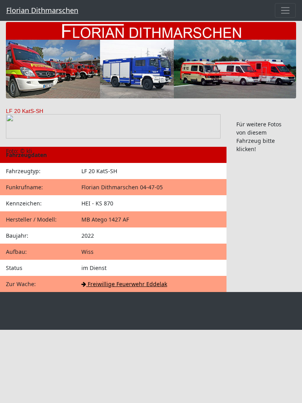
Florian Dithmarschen (42, 10)
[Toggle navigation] (285, 10)
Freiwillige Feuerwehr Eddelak (126, 284)
